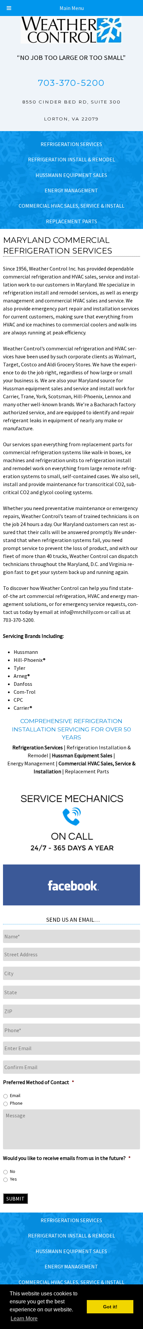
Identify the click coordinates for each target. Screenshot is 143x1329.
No (12, 1171)
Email (15, 1095)
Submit (15, 1198)
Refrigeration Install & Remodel (71, 159)
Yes (13, 1179)
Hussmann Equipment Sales (71, 175)
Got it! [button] (110, 1306)
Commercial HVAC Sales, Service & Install (71, 205)
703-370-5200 (71, 83)
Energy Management (71, 190)
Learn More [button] (24, 1318)
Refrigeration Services (71, 144)
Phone (16, 1103)
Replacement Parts (71, 221)
